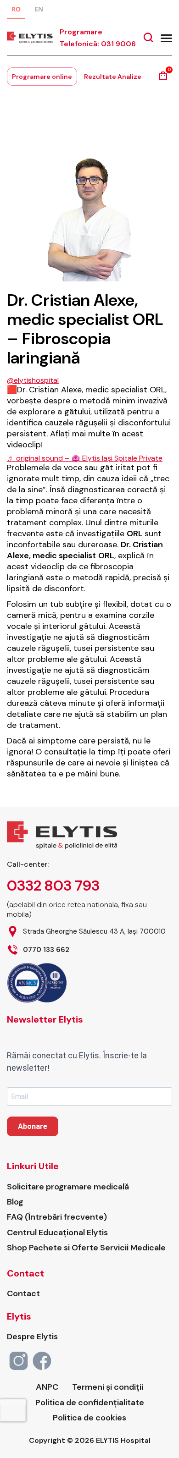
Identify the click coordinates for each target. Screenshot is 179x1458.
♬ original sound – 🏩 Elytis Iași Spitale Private (84, 458)
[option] (39, 10)
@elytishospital (33, 380)
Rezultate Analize (112, 76)
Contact (23, 1293)
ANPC (47, 1387)
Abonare (32, 1126)
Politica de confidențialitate (89, 1402)
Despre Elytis (32, 1336)
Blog (15, 1202)
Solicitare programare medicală (68, 1187)
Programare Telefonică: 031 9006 (98, 38)
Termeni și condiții (107, 1387)
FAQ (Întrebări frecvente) (57, 1217)
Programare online (42, 76)
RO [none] (16, 9)
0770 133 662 (46, 950)
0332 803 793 (53, 885)
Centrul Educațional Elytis (57, 1232)
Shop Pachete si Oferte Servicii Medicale (86, 1248)
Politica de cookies (89, 1418)
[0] (162, 79)
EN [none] (38, 9)
